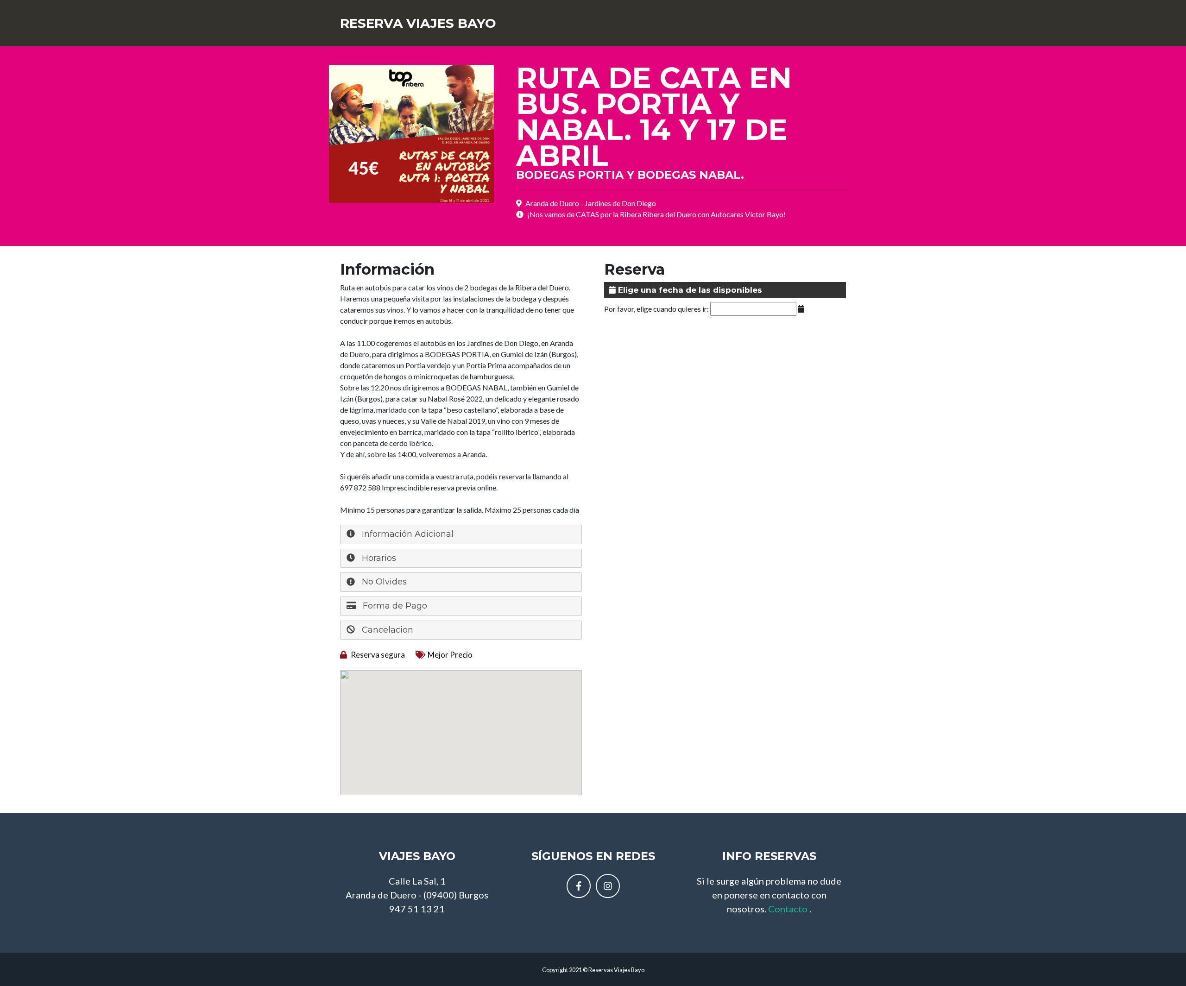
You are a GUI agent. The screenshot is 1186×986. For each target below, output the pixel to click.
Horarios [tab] (378, 558)
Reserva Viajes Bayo (418, 23)
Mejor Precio (450, 654)
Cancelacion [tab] (386, 630)
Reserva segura (377, 654)
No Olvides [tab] (383, 582)
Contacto (787, 908)
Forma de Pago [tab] (393, 606)
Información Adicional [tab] (407, 534)
